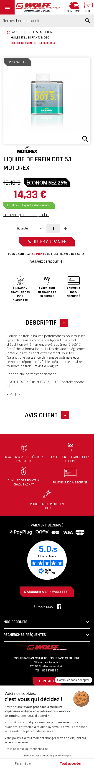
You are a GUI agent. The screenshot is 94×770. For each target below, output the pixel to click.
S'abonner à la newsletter (47, 591)
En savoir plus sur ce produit (26, 214)
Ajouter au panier (47, 242)
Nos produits (47, 622)
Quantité (22, 229)
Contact (47, 681)
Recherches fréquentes (47, 635)
